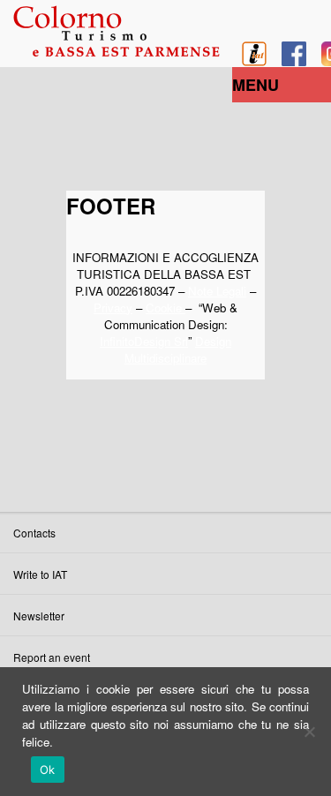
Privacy (113, 307)
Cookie (165, 307)
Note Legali (217, 290)
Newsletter (38, 615)
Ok (48, 769)
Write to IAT (40, 574)
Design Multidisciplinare (177, 349)
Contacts (34, 532)
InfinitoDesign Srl (144, 341)
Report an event (51, 657)
